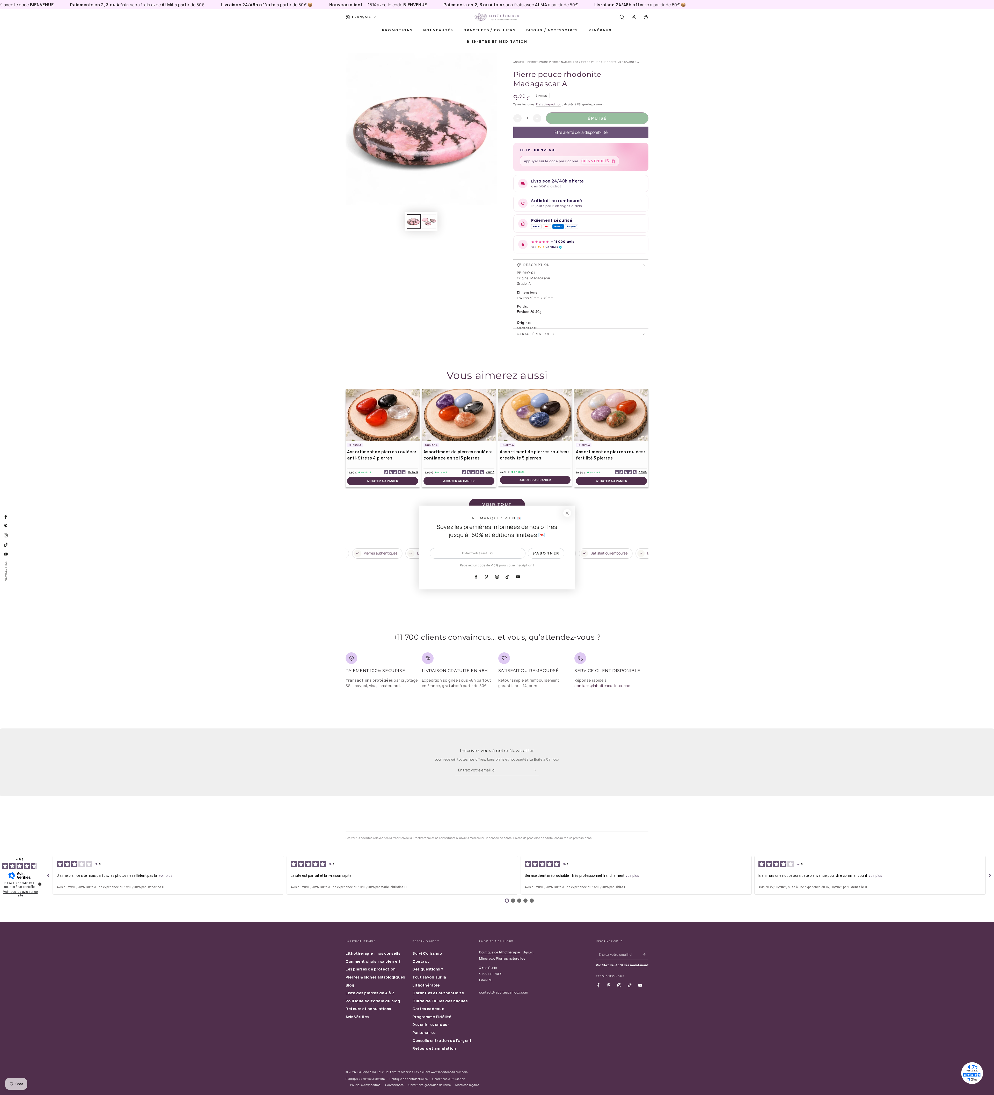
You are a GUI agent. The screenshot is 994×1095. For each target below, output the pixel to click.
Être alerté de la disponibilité (581, 132)
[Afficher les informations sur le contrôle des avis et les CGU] (40, 884)
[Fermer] (567, 513)
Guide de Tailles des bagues (440, 1000)
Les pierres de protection (371, 969)
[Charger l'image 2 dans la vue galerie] (429, 221)
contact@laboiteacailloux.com (602, 685)
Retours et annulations (368, 1008)
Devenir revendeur (430, 1024)
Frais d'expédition (548, 104)
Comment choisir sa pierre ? (373, 961)
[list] (497, 672)
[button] (622, 17)
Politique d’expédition (365, 1085)
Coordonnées (394, 1085)
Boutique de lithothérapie (499, 952)
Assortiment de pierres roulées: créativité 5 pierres (534, 455)
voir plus (165, 875)
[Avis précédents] (48, 875)
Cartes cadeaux (428, 1008)
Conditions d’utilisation (448, 1079)
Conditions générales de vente (429, 1085)
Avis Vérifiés (357, 1016)
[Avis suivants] (989, 875)
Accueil (519, 62)
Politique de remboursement (365, 1079)
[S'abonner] (536, 770)
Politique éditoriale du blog (373, 1000)
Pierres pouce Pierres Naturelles (553, 62)
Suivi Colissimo (427, 953)
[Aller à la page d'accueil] (497, 17)
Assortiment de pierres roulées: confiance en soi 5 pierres (458, 455)
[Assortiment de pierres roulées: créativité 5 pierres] (535, 415)
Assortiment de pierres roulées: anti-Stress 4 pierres (381, 455)
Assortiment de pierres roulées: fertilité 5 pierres (610, 455)
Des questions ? (427, 969)
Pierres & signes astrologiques (375, 977)
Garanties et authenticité (438, 992)
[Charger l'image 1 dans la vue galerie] (414, 221)
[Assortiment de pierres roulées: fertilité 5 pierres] (611, 415)
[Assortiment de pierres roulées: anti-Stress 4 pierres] (383, 415)
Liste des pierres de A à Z (370, 992)
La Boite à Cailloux (370, 1072)
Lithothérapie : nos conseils (373, 953)
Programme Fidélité (431, 1016)
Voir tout (497, 504)
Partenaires (424, 1032)
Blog (350, 985)
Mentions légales (467, 1085)
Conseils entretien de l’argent (442, 1040)
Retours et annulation (434, 1048)
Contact (420, 961)
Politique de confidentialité (409, 1079)
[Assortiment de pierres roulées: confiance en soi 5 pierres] (459, 415)
